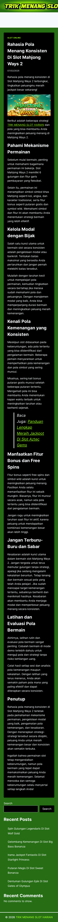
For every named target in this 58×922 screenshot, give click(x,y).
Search (8, 803)
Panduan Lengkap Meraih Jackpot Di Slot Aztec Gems (30, 433)
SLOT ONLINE (14, 38)
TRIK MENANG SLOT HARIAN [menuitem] (25, 124)
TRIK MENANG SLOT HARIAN (34, 917)
